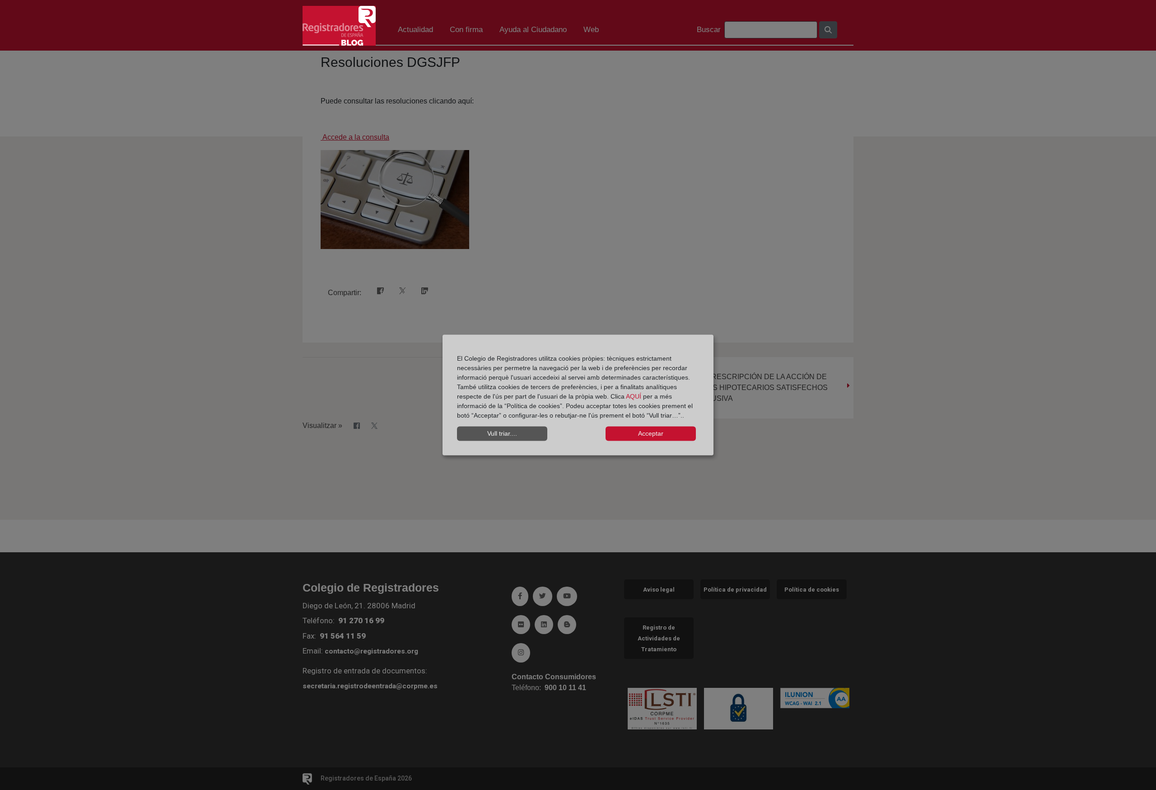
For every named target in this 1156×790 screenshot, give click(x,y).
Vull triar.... (502, 433)
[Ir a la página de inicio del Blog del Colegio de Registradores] (339, 25)
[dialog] (578, 395)
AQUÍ (634, 396)
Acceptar (650, 433)
